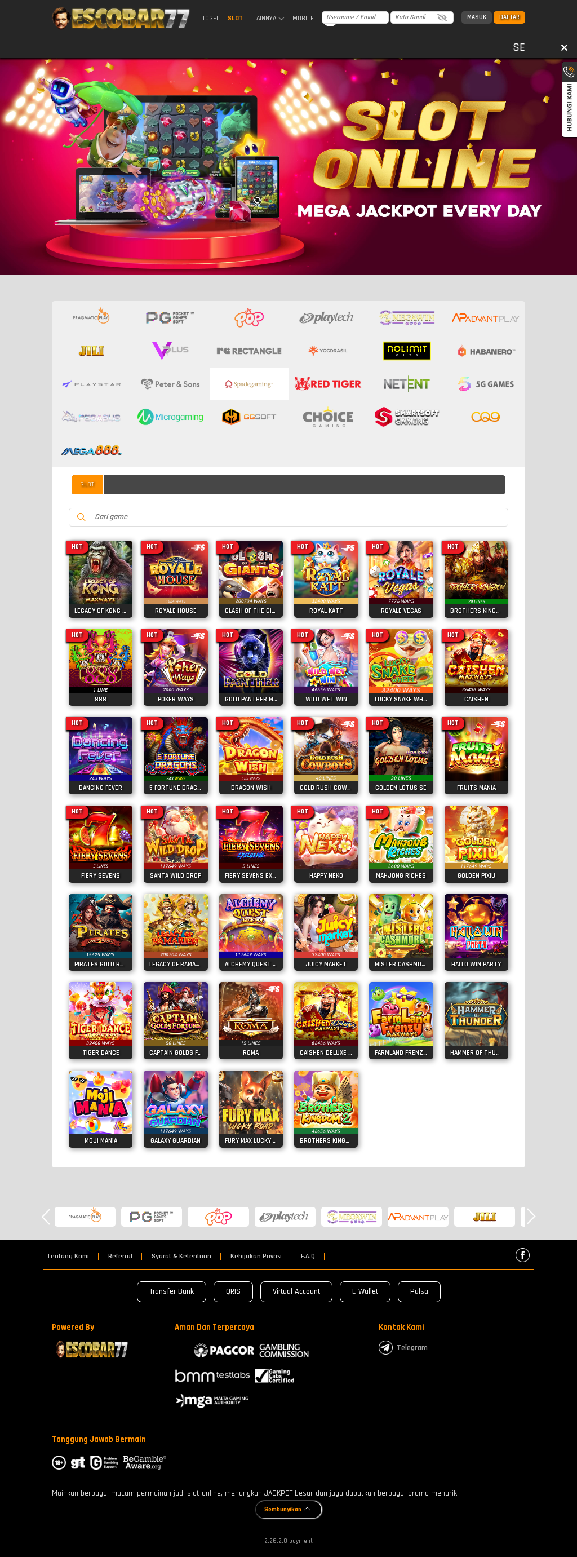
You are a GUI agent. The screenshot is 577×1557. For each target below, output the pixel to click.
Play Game (100, 591)
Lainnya (264, 19)
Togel (211, 18)
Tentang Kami (68, 1256)
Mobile (303, 18)
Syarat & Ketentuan (181, 1256)
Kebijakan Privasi (256, 1256)
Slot (235, 18)
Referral (120, 1256)
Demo (100, 569)
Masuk (476, 17)
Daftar (509, 17)
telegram (412, 1348)
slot (87, 484)
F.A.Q (308, 1256)
